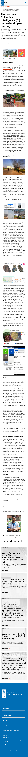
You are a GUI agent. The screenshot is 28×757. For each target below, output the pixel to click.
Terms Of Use (6, 737)
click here (5, 500)
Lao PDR (6, 2)
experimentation (13, 79)
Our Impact (6, 712)
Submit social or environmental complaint (12, 733)
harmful (22, 121)
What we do (6, 708)
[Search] (6, 724)
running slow (14, 139)
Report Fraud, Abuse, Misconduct (11, 730)
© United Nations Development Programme (12, 750)
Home (2, 6)
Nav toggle (25, 3)
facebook (5, 745)
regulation (20, 147)
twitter (8, 745)
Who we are (6, 705)
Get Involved (7, 715)
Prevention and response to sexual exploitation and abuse (14, 740)
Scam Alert (5, 735)
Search (23, 2)
